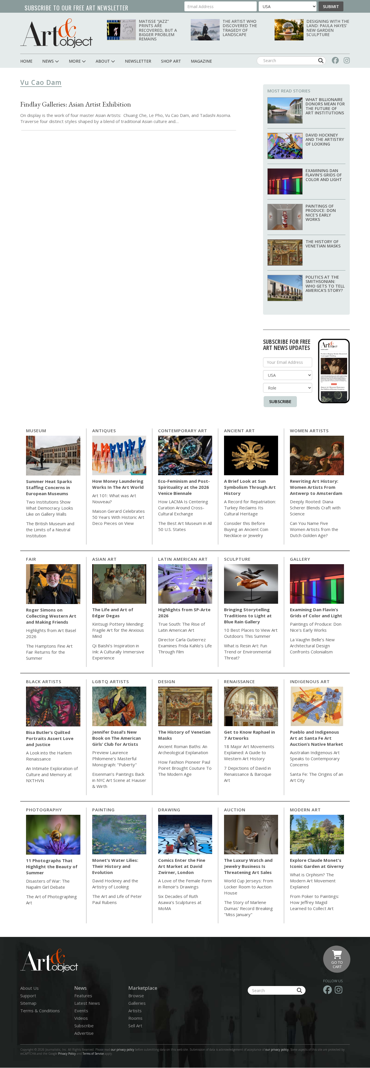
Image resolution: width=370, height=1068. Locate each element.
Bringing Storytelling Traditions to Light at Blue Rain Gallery (248, 616)
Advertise (84, 1033)
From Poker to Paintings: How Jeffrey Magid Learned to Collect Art (314, 902)
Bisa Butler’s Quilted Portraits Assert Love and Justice (49, 738)
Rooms (135, 1018)
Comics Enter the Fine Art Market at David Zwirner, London (181, 866)
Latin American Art (183, 559)
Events (81, 1010)
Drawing (169, 809)
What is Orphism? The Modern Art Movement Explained (313, 881)
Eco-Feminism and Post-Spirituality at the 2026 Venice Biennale (184, 487)
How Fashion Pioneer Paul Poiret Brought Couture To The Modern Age (185, 768)
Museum (36, 430)
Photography (44, 809)
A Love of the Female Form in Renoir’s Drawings (185, 884)
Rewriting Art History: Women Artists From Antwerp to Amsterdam (316, 487)
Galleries (137, 1003)
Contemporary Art (182, 430)
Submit (331, 6)
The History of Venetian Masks (323, 244)
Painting (103, 809)
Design (166, 681)
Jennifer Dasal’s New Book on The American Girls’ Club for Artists (116, 738)
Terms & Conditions (40, 1010)
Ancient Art (239, 430)
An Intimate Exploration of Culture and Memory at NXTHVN (52, 774)
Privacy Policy (67, 1054)
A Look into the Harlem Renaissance (49, 756)
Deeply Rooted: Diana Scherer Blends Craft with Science (315, 508)
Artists (135, 1010)
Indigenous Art (310, 681)
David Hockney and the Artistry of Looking (325, 139)
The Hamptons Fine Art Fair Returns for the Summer (49, 652)
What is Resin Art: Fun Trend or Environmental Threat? (247, 652)
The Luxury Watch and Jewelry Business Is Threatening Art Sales (248, 866)
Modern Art (305, 809)
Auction (234, 809)
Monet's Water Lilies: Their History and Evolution (115, 866)
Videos (81, 1018)
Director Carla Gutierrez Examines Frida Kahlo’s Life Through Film (185, 646)
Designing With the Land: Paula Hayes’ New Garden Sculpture (327, 27)
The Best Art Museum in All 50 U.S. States (185, 526)
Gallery (300, 559)
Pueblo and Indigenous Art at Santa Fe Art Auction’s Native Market (316, 738)
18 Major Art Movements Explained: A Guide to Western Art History (249, 752)
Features (83, 995)
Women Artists (309, 430)
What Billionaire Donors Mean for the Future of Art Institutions (325, 106)
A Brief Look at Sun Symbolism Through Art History (250, 487)
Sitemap (28, 1003)
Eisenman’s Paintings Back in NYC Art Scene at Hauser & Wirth (119, 780)
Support (28, 995)
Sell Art (135, 1025)
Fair (31, 559)
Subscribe (280, 401)
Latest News (87, 1003)
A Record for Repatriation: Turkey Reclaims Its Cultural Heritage (250, 508)
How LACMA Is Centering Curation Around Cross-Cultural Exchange (183, 508)
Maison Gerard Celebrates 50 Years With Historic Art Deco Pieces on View (118, 517)
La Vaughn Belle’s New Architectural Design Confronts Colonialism (312, 646)
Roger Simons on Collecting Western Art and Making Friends (51, 616)
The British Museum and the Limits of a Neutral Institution (50, 529)
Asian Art (104, 559)
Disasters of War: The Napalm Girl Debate (48, 884)
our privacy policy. (277, 1050)
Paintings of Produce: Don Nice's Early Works (321, 212)
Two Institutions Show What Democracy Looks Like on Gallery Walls (49, 508)
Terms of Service (93, 1054)
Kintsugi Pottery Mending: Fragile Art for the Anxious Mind (118, 630)
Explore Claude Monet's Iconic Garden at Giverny (317, 863)
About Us (29, 988)
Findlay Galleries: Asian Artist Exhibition (75, 104)
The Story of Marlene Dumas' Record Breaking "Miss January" (248, 908)
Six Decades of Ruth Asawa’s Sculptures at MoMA (179, 902)
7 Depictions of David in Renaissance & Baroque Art (247, 774)
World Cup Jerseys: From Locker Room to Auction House (248, 887)
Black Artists (43, 681)
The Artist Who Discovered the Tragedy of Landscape (240, 27)
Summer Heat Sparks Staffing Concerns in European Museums (49, 487)
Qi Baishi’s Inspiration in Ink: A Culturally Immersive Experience (118, 652)
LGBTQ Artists (110, 681)
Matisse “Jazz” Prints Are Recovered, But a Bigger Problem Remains (158, 30)
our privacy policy (122, 1050)
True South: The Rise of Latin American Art (181, 627)
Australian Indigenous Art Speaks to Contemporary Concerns (315, 758)
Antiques (104, 430)
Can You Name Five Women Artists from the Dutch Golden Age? (314, 529)
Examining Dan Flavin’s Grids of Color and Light (324, 175)
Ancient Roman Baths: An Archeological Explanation (183, 749)
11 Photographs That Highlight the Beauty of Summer (51, 866)
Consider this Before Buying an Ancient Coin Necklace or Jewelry (246, 529)
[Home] (56, 33)
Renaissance (239, 681)
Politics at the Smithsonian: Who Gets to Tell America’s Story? (325, 283)
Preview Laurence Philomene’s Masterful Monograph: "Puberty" (114, 758)
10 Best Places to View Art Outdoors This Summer (251, 633)
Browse (136, 995)
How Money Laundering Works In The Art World (118, 484)
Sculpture (237, 559)
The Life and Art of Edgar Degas (112, 612)
